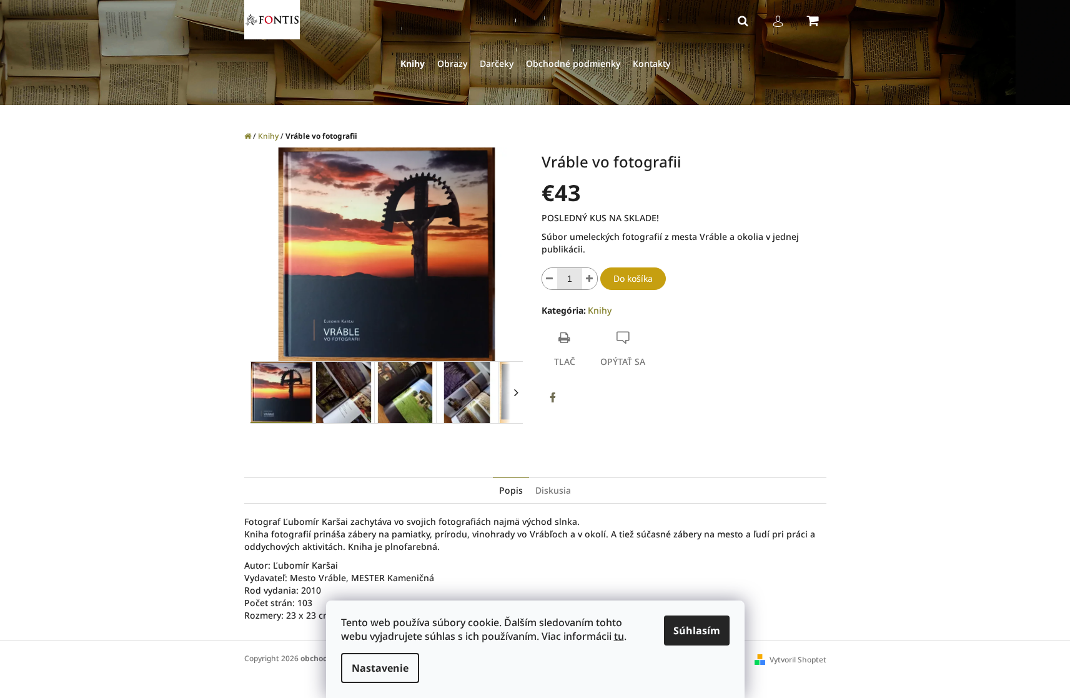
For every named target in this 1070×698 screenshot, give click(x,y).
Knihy (600, 310)
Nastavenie (380, 668)
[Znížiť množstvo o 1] (549, 278)
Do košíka (633, 278)
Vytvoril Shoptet (798, 659)
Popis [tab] (511, 490)
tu (619, 636)
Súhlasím (696, 630)
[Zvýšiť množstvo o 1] (589, 278)
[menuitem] (412, 64)
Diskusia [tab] (553, 490)
